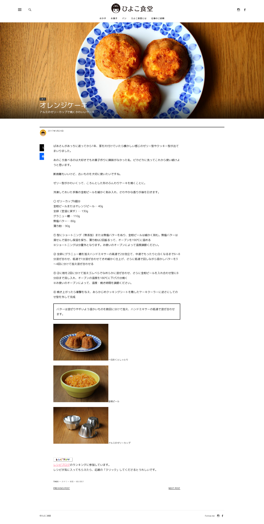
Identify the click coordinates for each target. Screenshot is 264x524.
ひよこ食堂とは (139, 18)
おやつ (64, 481)
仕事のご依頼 (157, 18)
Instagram (238, 9)
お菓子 (114, 18)
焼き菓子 (80, 481)
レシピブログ (61, 465)
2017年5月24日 (56, 131)
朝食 (72, 481)
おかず (103, 18)
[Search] (29, 9)
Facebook (245, 9)
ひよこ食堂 (46, 515)
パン (124, 18)
